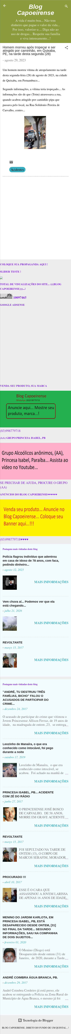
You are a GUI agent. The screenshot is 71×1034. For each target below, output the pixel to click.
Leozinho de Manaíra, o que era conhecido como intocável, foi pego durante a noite (28, 748)
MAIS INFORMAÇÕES (51, 581)
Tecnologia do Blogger (37, 1020)
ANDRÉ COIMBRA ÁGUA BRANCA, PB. (30, 977)
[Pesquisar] (66, 7)
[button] (66, 48)
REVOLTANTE (12, 642)
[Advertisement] (35, 218)
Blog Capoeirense (35, 9)
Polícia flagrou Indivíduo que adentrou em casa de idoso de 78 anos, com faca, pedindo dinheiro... (31, 560)
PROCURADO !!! (14, 877)
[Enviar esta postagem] (11, 163)
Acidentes (17, 169)
